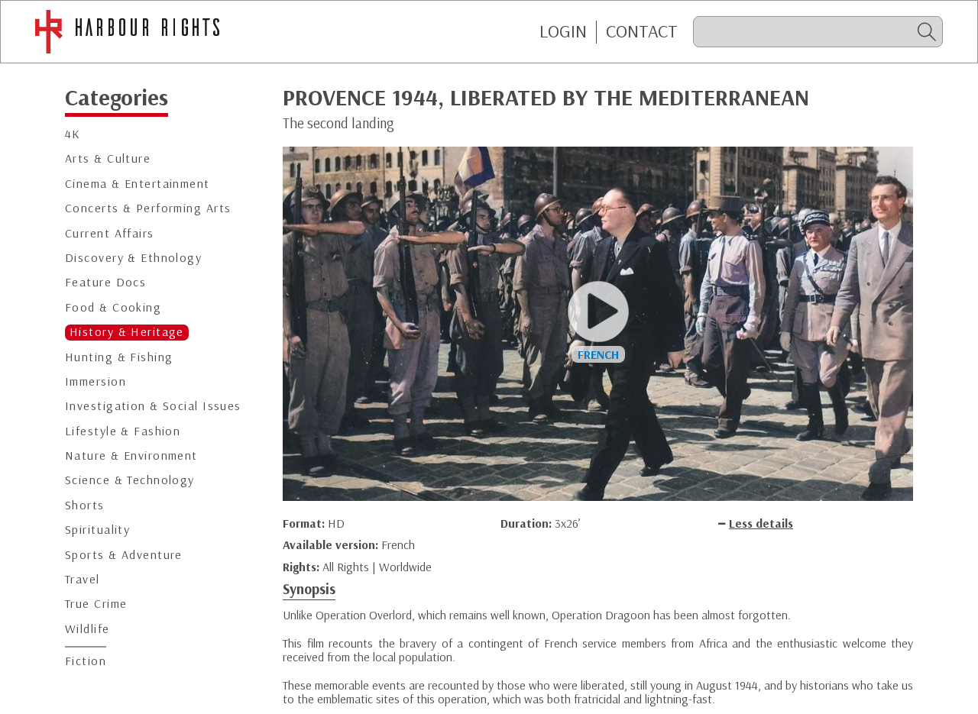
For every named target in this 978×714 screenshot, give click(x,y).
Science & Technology (130, 480)
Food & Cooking (113, 307)
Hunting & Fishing (119, 357)
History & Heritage (127, 332)
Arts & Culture (108, 159)
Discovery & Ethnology (133, 257)
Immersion (95, 381)
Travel (82, 580)
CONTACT (642, 31)
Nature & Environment (131, 456)
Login (563, 31)
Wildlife (87, 629)
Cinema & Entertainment (137, 183)
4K (73, 135)
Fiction (85, 661)
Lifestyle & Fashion (122, 431)
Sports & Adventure (124, 555)
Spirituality (97, 530)
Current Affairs (109, 233)
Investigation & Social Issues (153, 406)
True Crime (96, 604)
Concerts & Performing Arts (148, 209)
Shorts (85, 505)
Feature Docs (105, 283)
